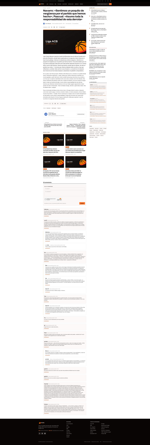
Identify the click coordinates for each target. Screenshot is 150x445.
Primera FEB (103, 433)
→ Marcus (51, 359)
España (91, 130)
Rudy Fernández (92, 135)
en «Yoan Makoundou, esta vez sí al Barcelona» (98, 122)
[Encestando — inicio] (41, 4)
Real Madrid (92, 128)
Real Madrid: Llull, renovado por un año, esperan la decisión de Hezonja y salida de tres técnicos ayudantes (97, 72)
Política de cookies (87, 441)
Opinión (67, 436)
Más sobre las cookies (95, 441)
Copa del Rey (69, 433)
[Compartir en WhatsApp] (49, 27)
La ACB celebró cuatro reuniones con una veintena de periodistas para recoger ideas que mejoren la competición (75, 150)
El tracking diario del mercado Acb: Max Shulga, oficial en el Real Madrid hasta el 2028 (98, 30)
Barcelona (48, 108)
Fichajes (68, 430)
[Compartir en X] (52, 27)
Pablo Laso (101, 130)
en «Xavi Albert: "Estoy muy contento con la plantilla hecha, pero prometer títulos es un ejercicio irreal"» (98, 95)
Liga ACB (92, 423)
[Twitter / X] (39, 433)
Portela (96, 137)
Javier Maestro (47, 23)
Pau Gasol (97, 133)
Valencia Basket (102, 133)
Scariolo (98, 135)
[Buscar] (110, 4)
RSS (100, 441)
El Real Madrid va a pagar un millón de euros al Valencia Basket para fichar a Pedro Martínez (97, 51)
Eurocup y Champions (105, 430)
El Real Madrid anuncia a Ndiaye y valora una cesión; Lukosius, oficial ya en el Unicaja (99, 11)
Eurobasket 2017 (93, 433)
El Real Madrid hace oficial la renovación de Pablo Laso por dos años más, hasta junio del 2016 (51, 150)
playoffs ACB (92, 133)
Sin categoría (92, 426)
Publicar (82, 203)
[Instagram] (45, 433)
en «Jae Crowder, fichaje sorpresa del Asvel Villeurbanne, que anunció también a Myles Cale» (98, 102)
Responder (46, 228)
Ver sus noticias (80, 114)
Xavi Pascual (54, 108)
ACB (67, 425)
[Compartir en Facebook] (54, 27)
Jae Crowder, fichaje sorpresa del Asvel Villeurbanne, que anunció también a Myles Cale (98, 42)
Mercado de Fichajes (105, 425)
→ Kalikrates (52, 245)
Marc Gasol (92, 137)
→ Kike (48, 278)
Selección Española (105, 426)
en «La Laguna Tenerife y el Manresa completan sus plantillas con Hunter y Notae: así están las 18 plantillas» (98, 88)
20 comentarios (75, 23)
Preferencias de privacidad (107, 441)
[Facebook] (42, 433)
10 (53, 154)
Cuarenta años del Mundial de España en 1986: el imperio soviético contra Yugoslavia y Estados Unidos (99, 36)
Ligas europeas (93, 430)
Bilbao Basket (95, 130)
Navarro (59, 108)
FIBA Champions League (106, 431)
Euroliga (105, 128)
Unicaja (101, 128)
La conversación (69, 423)
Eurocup (68, 435)
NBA (67, 428)
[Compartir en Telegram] (57, 27)
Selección (68, 431)
